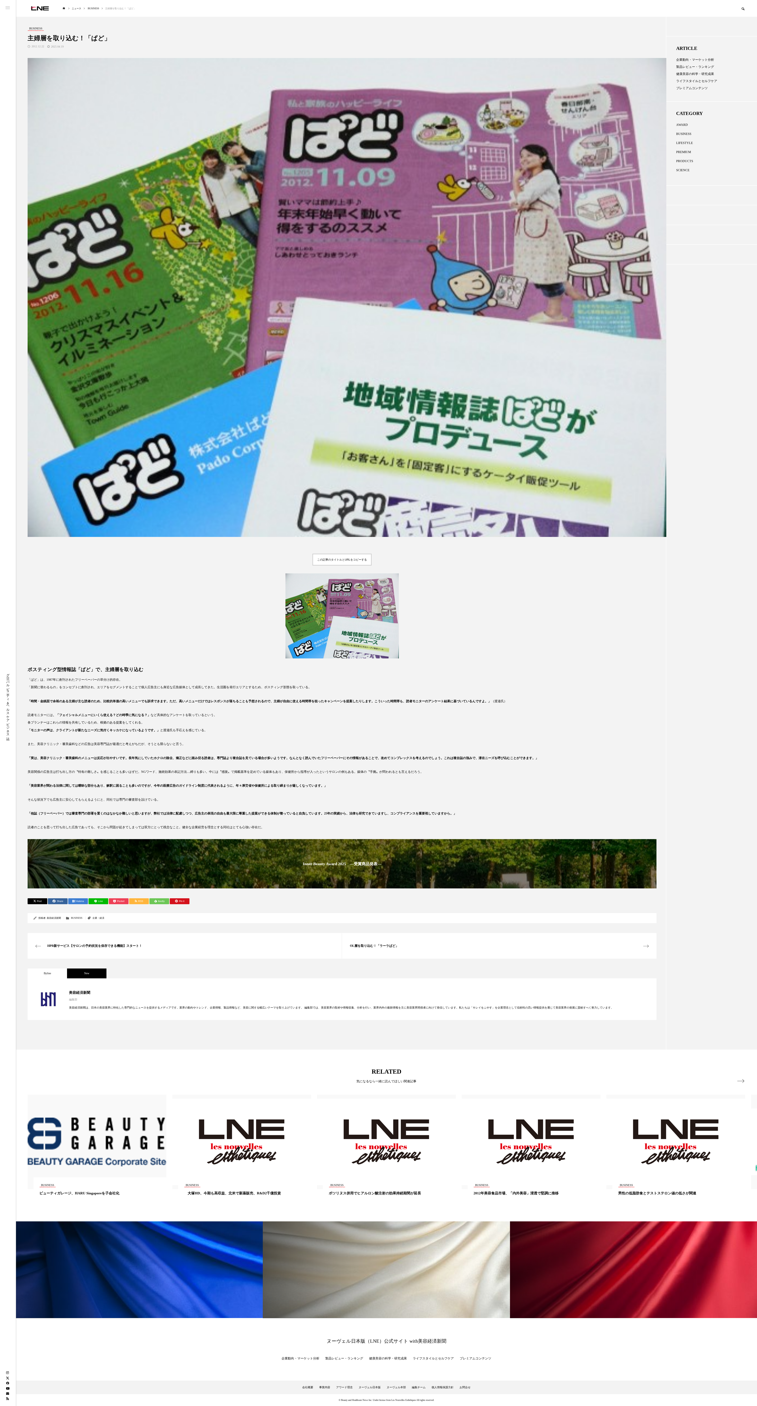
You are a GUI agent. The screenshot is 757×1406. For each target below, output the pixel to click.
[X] (7, 1378)
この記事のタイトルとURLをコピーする (342, 559)
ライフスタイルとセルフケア (696, 81)
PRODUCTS (684, 161)
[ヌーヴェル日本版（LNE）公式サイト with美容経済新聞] (40, 8)
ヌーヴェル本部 (396, 1387)
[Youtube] (7, 1388)
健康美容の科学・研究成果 (695, 74)
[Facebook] (7, 1383)
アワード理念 (344, 1387)
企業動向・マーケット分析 (695, 59)
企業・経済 (98, 918)
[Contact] (7, 1393)
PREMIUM (683, 152)
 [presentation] (740, 1081)
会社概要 (307, 1387)
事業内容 (324, 1387)
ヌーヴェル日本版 (370, 1387)
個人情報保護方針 (443, 1387)
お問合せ (465, 1387)
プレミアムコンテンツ (692, 88)
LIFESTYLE (684, 143)
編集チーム (419, 1387)
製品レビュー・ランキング (695, 66)
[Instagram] (7, 1372)
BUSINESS (76, 918)
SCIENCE (683, 170)
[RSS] (7, 1398)
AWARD (682, 124)
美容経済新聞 (54, 918)
